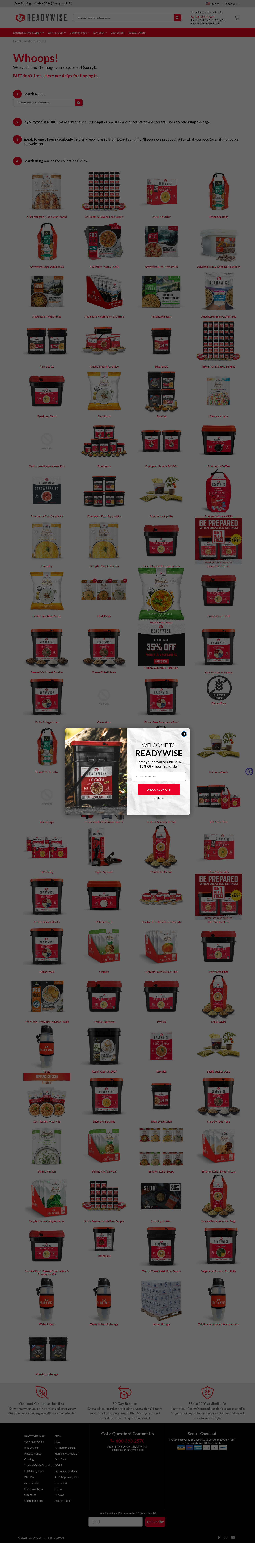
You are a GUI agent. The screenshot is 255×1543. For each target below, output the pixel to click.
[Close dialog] (184, 734)
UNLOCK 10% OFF (159, 789)
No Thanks (159, 797)
